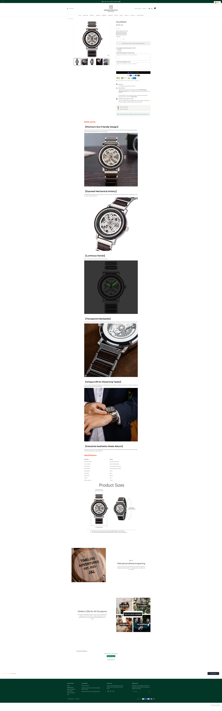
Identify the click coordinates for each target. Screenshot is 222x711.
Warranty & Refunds (71, 689)
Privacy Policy (70, 690)
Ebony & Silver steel (121, 33)
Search (68, 685)
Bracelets (98, 15)
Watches (92, 15)
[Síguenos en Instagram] (108, 691)
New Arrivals (85, 15)
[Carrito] (154, 8)
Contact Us (132, 15)
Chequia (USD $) (138, 8)
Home (80, 15)
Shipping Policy (70, 687)
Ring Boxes (110, 15)
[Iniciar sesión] (151, 8)
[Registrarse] (149, 691)
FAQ (68, 694)
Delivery (116, 15)
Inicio (68, 18)
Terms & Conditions (71, 692)
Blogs (121, 15)
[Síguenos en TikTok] (113, 691)
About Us (127, 15)
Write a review (111, 656)
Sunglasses (104, 15)
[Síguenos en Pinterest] (110, 691)
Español (144, 8)
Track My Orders (140, 15)
